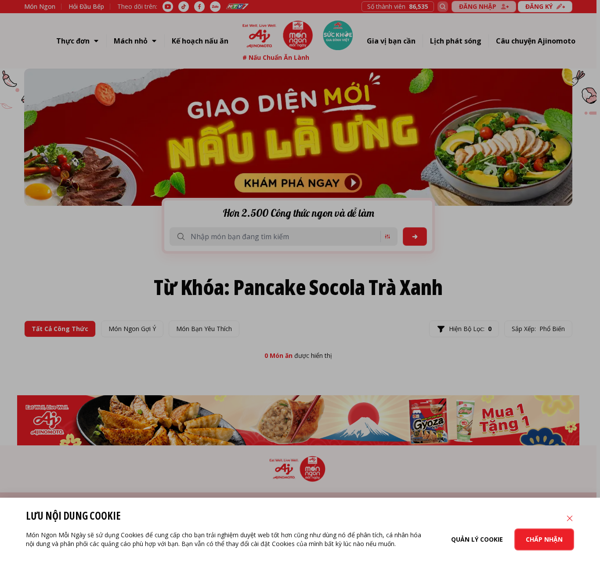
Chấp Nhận (544, 539)
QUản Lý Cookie (477, 539)
